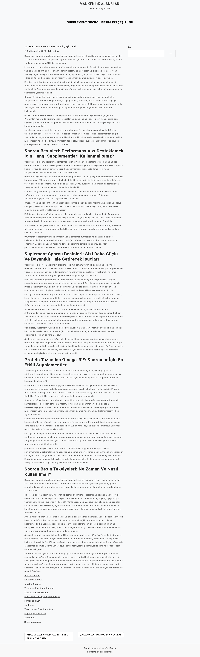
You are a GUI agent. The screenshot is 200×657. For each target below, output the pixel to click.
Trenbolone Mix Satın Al (36, 592)
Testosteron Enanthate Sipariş (40, 609)
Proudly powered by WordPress (100, 648)
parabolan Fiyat (32, 601)
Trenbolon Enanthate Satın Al (39, 588)
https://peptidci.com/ (35, 613)
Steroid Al (29, 618)
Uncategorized (34, 622)
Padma (92, 652)
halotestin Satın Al (33, 580)
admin (56, 51)
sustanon (29, 605)
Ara (129, 47)
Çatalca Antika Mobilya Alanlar (101, 635)
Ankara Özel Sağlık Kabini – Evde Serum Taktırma (47, 637)
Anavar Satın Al (32, 575)
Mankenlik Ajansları (100, 4)
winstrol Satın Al (32, 584)
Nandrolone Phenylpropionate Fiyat (42, 596)
